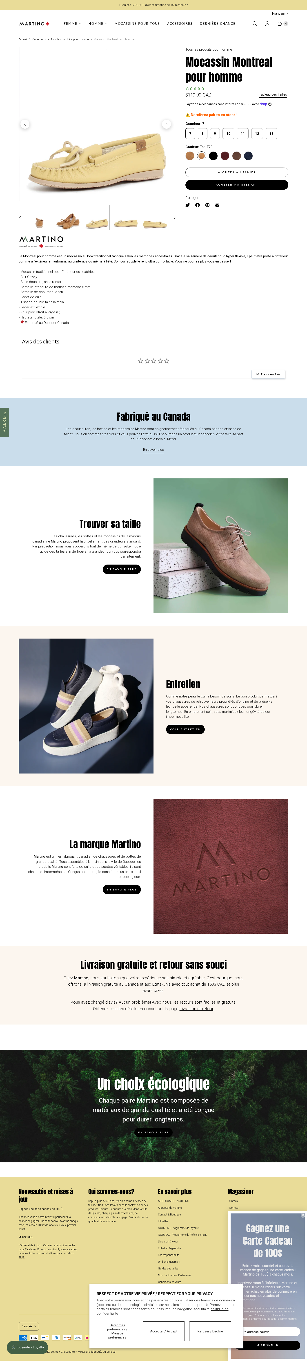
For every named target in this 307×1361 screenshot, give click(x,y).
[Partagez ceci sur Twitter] (189, 205)
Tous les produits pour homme (70, 39)
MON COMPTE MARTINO (173, 1201)
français (278, 13)
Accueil (23, 39)
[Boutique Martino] (34, 23)
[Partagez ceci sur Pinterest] (207, 205)
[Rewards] (27, 1347)
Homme (96, 23)
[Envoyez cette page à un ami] (217, 205)
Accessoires (180, 23)
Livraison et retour (196, 1008)
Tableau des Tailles (273, 94)
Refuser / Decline (210, 1331)
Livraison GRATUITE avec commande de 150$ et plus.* (153, 5)
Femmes (233, 1201)
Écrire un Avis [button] (270, 374)
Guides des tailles (168, 1268)
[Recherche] (254, 23)
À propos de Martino (170, 1207)
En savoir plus (153, 450)
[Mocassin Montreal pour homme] (96, 124)
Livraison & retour (168, 1241)
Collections (39, 39)
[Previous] (24, 124)
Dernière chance (218, 23)
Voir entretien (185, 729)
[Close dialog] (303, 1215)
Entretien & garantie (169, 1248)
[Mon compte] (267, 23)
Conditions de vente (169, 1282)
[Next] (166, 124)
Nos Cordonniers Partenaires (174, 1275)
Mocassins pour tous (137, 23)
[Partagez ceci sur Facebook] (197, 205)
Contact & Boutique (169, 1214)
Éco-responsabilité (168, 1255)
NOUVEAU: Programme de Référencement (182, 1234)
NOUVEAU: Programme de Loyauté (178, 1228)
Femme (70, 23)
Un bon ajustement (169, 1261)
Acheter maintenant (237, 184)
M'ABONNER (268, 1345)
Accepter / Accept (163, 1331)
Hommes (233, 1207)
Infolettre (163, 1221)
